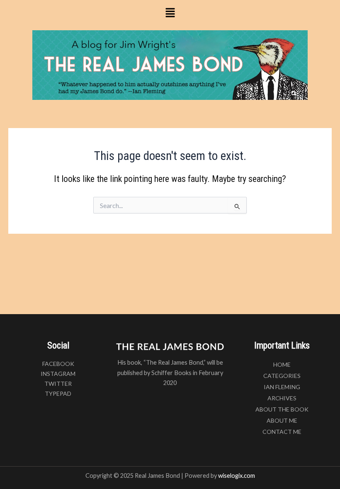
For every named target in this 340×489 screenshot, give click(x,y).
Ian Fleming (282, 386)
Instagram (58, 373)
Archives (281, 398)
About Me (282, 420)
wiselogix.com (236, 475)
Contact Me (281, 431)
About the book (281, 409)
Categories (282, 375)
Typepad (58, 393)
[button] (170, 13)
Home (282, 364)
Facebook (58, 363)
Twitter (58, 383)
